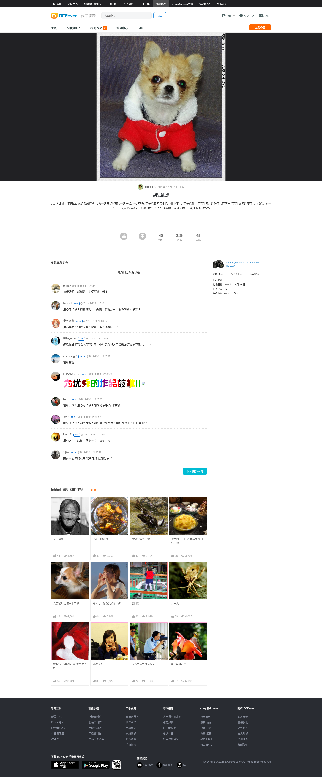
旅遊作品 (168, 733)
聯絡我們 (243, 722)
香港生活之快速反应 (143, 664)
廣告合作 (243, 728)
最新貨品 (205, 722)
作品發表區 (57, 733)
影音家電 (131, 739)
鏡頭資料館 (95, 722)
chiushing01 (70, 356)
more (93, 489)
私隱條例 (243, 744)
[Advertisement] (161, 222)
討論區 (55, 739)
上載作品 (260, 27)
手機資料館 (95, 728)
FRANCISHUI (71, 374)
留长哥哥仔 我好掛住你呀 (107, 603)
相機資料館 (95, 716)
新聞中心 (56, 716)
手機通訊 (131, 728)
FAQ (141, 28)
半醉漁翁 (68, 321)
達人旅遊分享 (171, 739)
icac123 (68, 434)
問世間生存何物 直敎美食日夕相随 (187, 540)
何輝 (66, 452)
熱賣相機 (205, 728)
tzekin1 (67, 303)
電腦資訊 (131, 733)
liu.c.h (66, 399)
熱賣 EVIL (206, 744)
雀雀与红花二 (179, 664)
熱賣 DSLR (206, 739)
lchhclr (149, 186)
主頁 (54, 28)
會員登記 (243, 733)
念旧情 (135, 603)
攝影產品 (131, 722)
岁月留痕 (58, 539)
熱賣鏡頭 (205, 733)
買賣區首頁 (132, 716)
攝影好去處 (172, 716)
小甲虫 (175, 603)
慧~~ (66, 417)
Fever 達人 (57, 722)
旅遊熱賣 (168, 722)
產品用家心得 (96, 739)
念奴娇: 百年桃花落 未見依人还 (70, 665)
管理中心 (122, 28)
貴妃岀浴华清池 (141, 539)
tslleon (67, 286)
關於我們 (243, 716)
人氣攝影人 (73, 28)
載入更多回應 (195, 471)
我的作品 (98, 28)
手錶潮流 (131, 744)
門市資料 (205, 716)
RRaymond (70, 338)
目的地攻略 (169, 728)
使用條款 (243, 739)
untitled (97, 664)
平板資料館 (95, 733)
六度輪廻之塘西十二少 (66, 603)
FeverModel (58, 728)
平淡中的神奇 (100, 539)
